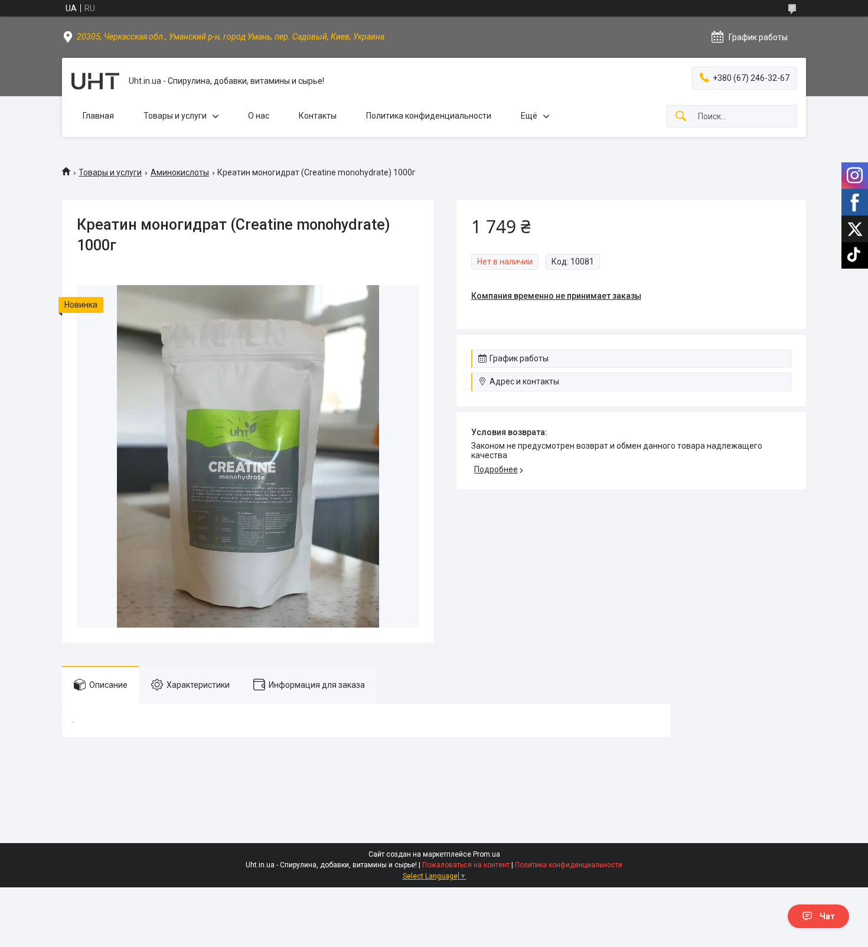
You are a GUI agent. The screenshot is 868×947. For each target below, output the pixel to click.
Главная (98, 115)
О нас (258, 115)
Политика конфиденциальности (428, 115)
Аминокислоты (180, 172)
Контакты (318, 115)
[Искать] (681, 116)
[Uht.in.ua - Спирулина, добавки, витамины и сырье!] (95, 81)
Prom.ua (486, 854)
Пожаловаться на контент (466, 865)
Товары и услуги (175, 115)
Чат (827, 916)
